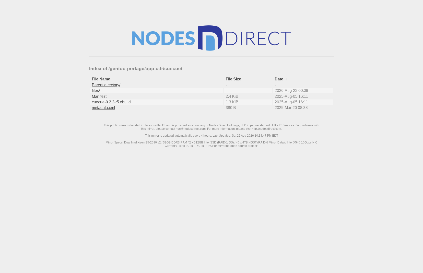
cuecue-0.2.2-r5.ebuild (111, 102)
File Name (101, 79)
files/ (96, 90)
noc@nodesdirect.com (191, 129)
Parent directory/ (106, 85)
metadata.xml (103, 108)
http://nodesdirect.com (266, 129)
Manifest (99, 96)
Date (279, 79)
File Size (233, 79)
